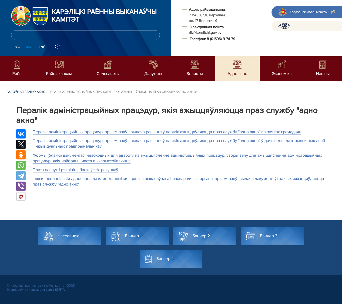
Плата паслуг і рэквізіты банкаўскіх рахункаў (75, 169)
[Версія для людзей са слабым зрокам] (284, 26)
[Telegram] (21, 175)
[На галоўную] (21, 16)
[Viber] (21, 186)
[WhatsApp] (21, 165)
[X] (21, 144)
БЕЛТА (60, 290)
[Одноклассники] (21, 154)
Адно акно (36, 92)
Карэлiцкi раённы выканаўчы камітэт (104, 15)
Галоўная (15, 92)
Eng (42, 47)
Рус (16, 47)
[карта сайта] (57, 46)
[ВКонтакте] (21, 133)
